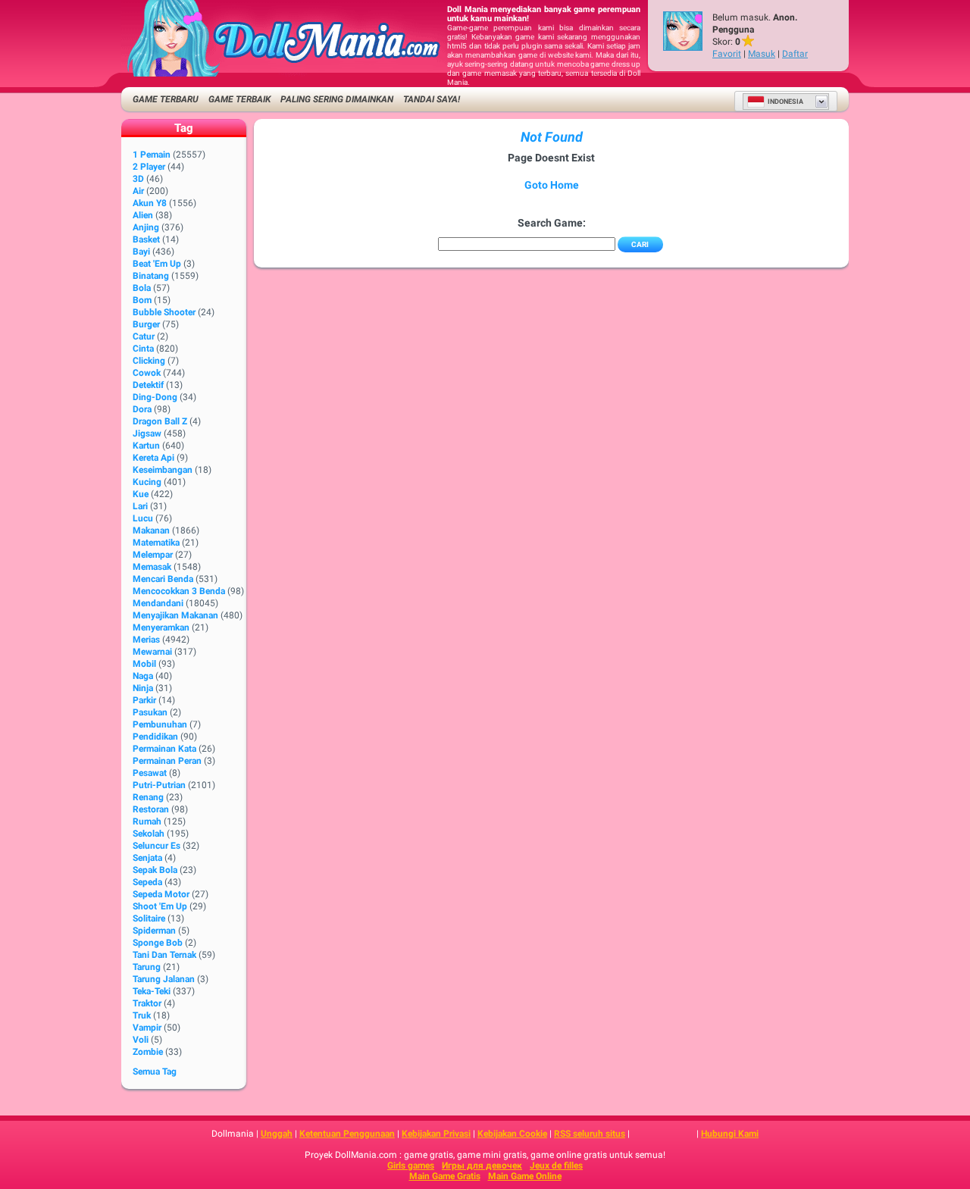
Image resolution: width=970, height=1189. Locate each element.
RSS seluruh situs (589, 1133)
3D (138, 179)
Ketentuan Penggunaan (347, 1133)
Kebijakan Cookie (512, 1133)
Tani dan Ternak (164, 955)
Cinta (143, 348)
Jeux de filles (556, 1165)
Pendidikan (155, 736)
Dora (142, 409)
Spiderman (154, 930)
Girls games (410, 1165)
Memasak (152, 567)
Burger (146, 324)
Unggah (277, 1133)
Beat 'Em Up (157, 263)
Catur (144, 336)
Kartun (146, 445)
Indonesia (785, 101)
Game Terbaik (239, 99)
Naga (143, 676)
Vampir (147, 1027)
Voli (141, 1039)
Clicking (149, 360)
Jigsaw (147, 433)
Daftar (795, 53)
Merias (146, 639)
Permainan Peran (167, 761)
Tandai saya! (431, 99)
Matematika (156, 542)
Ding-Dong (155, 397)
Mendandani (158, 603)
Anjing (146, 227)
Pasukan (150, 712)
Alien (143, 215)
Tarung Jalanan (164, 979)
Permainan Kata (164, 748)
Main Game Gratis (444, 1176)
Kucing (147, 482)
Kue (141, 494)
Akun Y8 (150, 203)
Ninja (143, 688)
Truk (142, 1015)
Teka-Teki (152, 991)
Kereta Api (153, 457)
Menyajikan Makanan (175, 615)
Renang (148, 797)
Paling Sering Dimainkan (336, 99)
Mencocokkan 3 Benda (179, 591)
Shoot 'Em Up (160, 906)
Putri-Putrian (159, 785)
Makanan (151, 530)
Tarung (147, 967)
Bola (142, 288)
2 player (149, 166)
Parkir (144, 700)
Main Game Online (525, 1176)
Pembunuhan (160, 724)
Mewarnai (152, 651)
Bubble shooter (164, 312)
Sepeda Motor (161, 894)
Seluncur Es (156, 845)
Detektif (148, 385)
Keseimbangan (162, 470)
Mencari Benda (163, 579)
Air (138, 191)
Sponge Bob (158, 942)
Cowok (147, 373)
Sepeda (147, 882)
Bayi (141, 251)
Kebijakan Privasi (436, 1133)
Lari (140, 506)
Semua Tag (155, 1071)
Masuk (761, 53)
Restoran (151, 809)
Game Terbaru (166, 99)
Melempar (153, 554)
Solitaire (149, 918)
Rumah (147, 821)
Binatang (151, 276)
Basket (146, 239)
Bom (142, 300)
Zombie (148, 1052)
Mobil (144, 664)
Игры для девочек (482, 1165)
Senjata (147, 858)
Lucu (143, 518)
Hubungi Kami (730, 1133)
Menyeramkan (161, 627)
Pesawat (150, 773)
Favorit (726, 53)
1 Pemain (152, 154)
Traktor (147, 1003)
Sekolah (148, 833)
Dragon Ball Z (160, 421)
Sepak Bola (155, 870)
